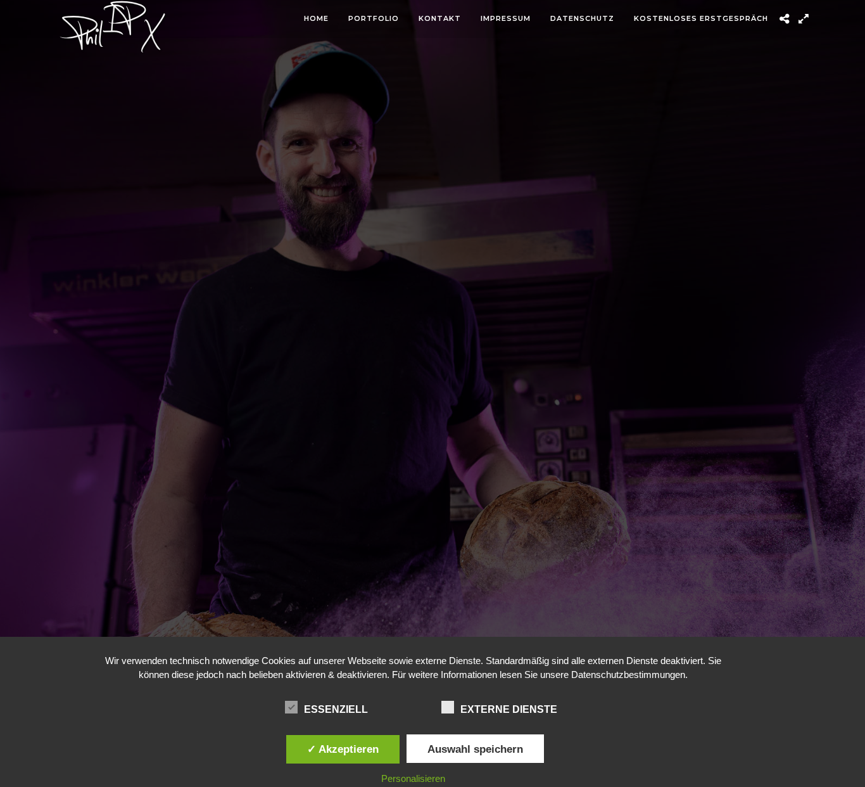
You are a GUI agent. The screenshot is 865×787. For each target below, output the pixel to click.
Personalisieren (413, 778)
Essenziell (336, 709)
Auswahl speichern (475, 749)
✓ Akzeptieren (343, 749)
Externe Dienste (508, 709)
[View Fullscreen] (803, 19)
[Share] (784, 19)
